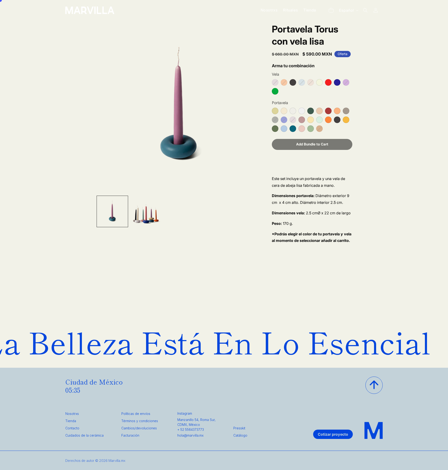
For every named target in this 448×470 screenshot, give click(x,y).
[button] (331, 10)
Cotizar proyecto (333, 434)
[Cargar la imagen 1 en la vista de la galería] (112, 211)
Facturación (130, 435)
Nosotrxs (72, 414)
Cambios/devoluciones (139, 428)
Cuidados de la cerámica (84, 435)
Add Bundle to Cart (312, 144)
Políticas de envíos (135, 414)
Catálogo (240, 435)
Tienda (70, 421)
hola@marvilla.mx (190, 435)
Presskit (239, 428)
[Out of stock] (275, 82)
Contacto (72, 428)
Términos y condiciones (139, 421)
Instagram (184, 413)
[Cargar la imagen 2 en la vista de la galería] (145, 211)
